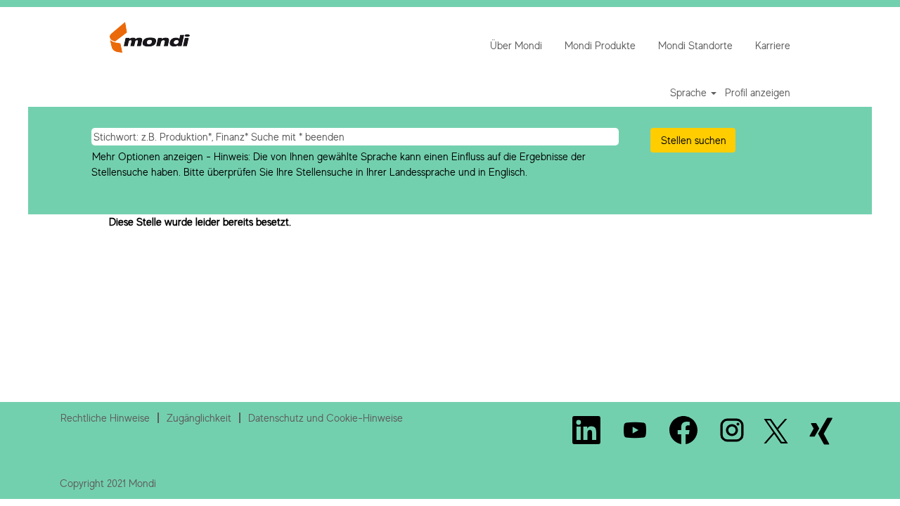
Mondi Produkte (600, 45)
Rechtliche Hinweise (105, 418)
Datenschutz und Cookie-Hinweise (325, 418)
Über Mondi (516, 45)
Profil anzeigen (757, 92)
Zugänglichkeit (199, 418)
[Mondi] (150, 37)
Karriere (772, 45)
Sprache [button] (689, 92)
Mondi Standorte (695, 45)
